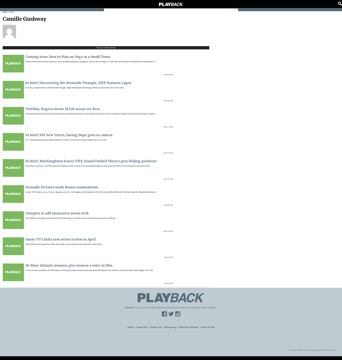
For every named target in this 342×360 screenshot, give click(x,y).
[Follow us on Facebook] (164, 315)
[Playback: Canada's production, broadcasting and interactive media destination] (171, 4)
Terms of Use (205, 327)
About (133, 327)
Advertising (170, 327)
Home (5, 12)
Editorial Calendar (187, 327)
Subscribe (143, 327)
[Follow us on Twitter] (171, 315)
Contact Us (156, 327)
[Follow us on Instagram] (177, 315)
